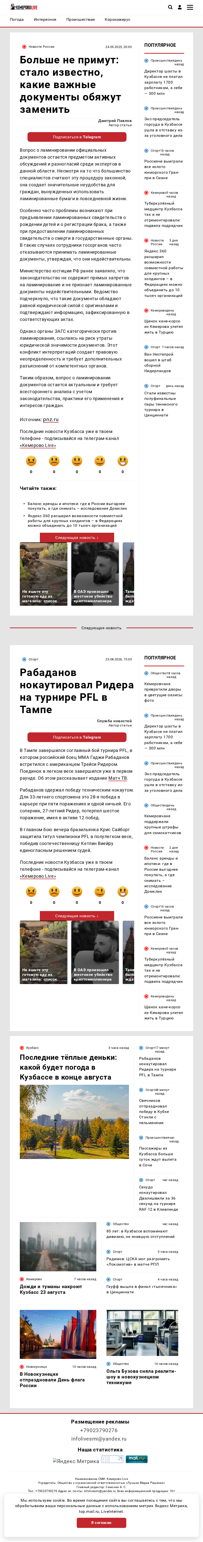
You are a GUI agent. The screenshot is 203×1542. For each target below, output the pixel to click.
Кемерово (158, 192)
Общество (159, 673)
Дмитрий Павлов (115, 120)
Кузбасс (32, 1048)
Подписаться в (77, 137)
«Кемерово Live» (38, 445)
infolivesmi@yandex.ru (99, 1439)
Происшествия (163, 60)
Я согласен (101, 1522)
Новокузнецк (36, 1367)
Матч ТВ (117, 778)
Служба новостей (114, 721)
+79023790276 (99, 1430)
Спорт (155, 150)
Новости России (41, 46)
